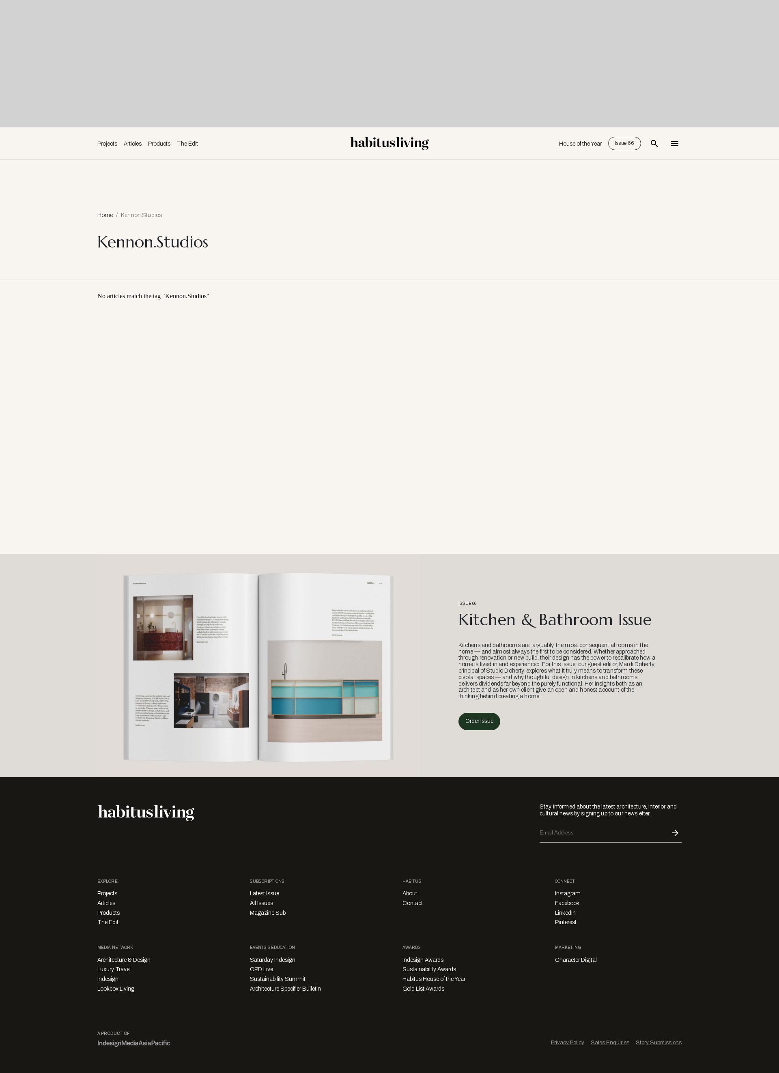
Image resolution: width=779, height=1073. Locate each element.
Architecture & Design (124, 960)
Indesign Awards (422, 960)
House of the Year (580, 144)
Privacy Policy (567, 1042)
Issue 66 (624, 143)
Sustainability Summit (278, 979)
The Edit (187, 144)
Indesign (107, 979)
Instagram (568, 893)
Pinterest (566, 922)
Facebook (567, 903)
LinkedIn (565, 913)
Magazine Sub (268, 913)
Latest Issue (264, 893)
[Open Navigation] (675, 144)
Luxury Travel (114, 969)
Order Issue (479, 721)
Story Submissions (659, 1042)
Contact (412, 903)
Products (159, 144)
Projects (107, 144)
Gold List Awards (423, 989)
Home (105, 215)
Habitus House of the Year (433, 979)
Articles (133, 144)
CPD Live (261, 969)
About (409, 893)
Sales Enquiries (610, 1042)
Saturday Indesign (272, 960)
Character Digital (576, 960)
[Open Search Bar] (654, 144)
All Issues (261, 903)
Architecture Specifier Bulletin (285, 989)
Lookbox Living (115, 989)
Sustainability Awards (429, 969)
